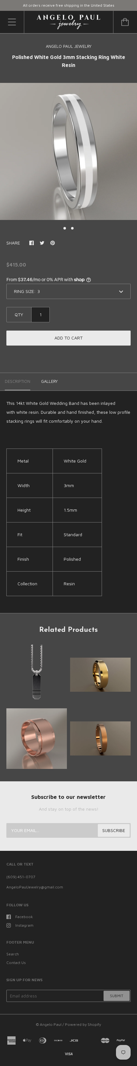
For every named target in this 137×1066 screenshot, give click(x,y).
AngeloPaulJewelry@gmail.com (34, 887)
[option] (68, 151)
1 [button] (64, 228)
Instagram (24, 925)
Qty (19, 314)
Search (12, 954)
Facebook (24, 916)
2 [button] (72, 228)
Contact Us (16, 962)
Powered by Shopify (83, 1024)
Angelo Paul (50, 1024)
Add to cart (68, 337)
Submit (116, 996)
